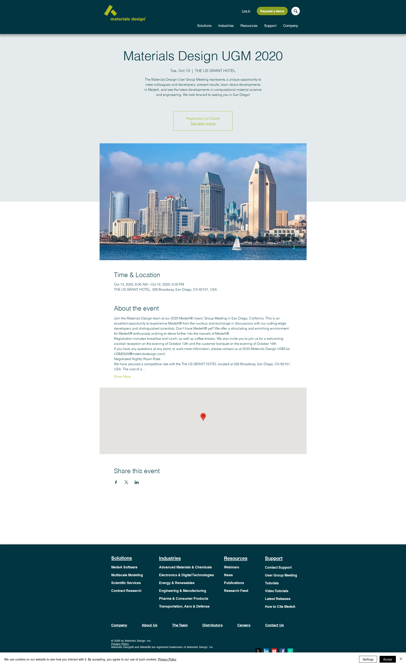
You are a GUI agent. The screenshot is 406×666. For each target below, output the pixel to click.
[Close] (400, 659)
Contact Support (278, 567)
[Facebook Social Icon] (282, 651)
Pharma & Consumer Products (183, 599)
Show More (122, 376)
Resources (235, 558)
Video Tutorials (276, 591)
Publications (234, 583)
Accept (387, 659)
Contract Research (126, 591)
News (228, 575)
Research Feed (236, 591)
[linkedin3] (266, 651)
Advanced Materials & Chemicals (185, 567)
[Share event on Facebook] (116, 482)
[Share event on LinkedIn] (137, 482)
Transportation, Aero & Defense (184, 606)
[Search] (295, 11)
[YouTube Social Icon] (274, 651)
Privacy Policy (120, 643)
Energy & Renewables (177, 583)
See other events (203, 123)
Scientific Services (126, 583)
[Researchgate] (290, 651)
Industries (170, 558)
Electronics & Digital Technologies (186, 575)
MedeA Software (124, 567)
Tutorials (272, 583)
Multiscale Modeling (127, 575)
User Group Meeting (281, 575)
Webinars (231, 567)
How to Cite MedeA (280, 607)
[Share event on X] (126, 482)
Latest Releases (278, 599)
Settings (368, 659)
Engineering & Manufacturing (182, 591)
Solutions (121, 558)
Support (274, 558)
